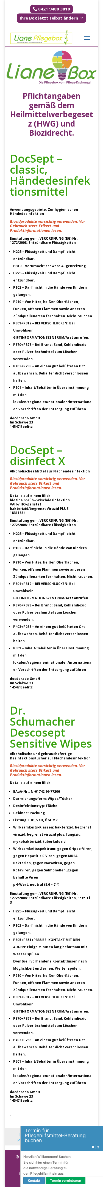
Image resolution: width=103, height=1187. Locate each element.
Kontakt (34, 1180)
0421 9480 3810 (54, 9)
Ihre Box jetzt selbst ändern (49, 18)
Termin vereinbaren (65, 1180)
